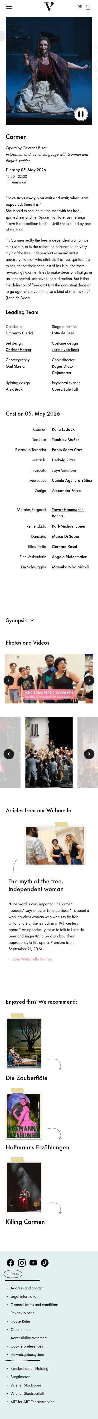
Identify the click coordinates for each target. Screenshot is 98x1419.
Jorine (65, 349)
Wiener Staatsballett (27, 1393)
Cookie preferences (26, 1346)
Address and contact (27, 1288)
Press (14, 1274)
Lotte (63, 333)
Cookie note (20, 1329)
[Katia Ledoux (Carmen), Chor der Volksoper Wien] (49, 751)
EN (88, 6)
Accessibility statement (28, 1337)
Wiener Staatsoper (25, 1385)
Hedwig (63, 460)
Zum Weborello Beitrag (32, 959)
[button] (9, 680)
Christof (18, 349)
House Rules (20, 1321)
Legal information (24, 1296)
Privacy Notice (22, 1313)
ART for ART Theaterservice (32, 1401)
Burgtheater (19, 1376)
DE (80, 6)
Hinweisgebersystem (27, 1354)
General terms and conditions (34, 1304)
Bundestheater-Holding (29, 1368)
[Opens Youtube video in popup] (49, 678)
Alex (14, 389)
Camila (72, 480)
